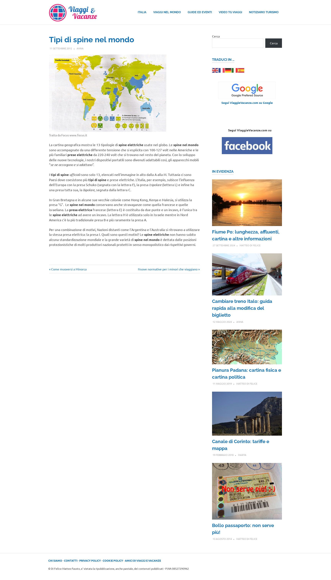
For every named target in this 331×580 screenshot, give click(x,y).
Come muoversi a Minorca (69, 269)
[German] (228, 70)
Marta (242, 454)
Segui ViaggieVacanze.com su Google (247, 103)
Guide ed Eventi (200, 12)
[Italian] (235, 70)
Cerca (216, 36)
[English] (215, 70)
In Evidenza (223, 171)
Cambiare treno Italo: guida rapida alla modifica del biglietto (242, 308)
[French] (222, 70)
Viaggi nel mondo (167, 12)
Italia (142, 12)
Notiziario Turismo (264, 12)
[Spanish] (241, 70)
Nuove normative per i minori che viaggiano (167, 269)
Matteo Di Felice (250, 245)
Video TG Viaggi (230, 12)
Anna (80, 48)
